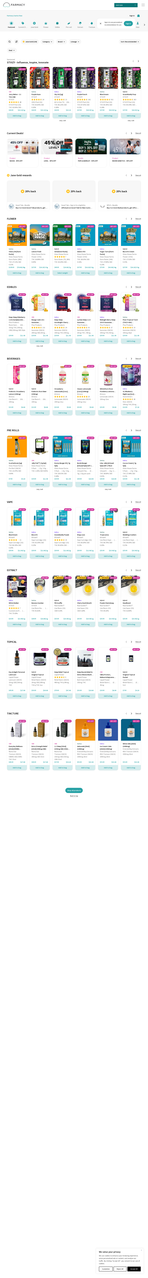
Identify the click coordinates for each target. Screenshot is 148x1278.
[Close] (141, 1250)
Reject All (120, 1269)
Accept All (134, 1269)
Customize (106, 1269)
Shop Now (119, 5)
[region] (120, 1261)
